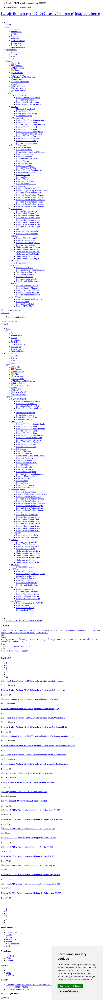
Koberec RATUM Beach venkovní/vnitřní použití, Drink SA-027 (28, 838)
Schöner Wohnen (68, 630)
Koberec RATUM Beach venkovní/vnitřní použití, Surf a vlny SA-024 (30, 875)
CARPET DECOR (9, 630)
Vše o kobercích (12, 944)
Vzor (5, 651)
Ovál (26, 646)
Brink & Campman (51, 630)
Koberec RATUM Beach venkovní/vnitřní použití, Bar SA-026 (27, 856)
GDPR (9, 935)
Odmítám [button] (77, 986)
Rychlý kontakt (12, 7)
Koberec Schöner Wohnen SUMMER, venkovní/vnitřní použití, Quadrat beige (34, 727)
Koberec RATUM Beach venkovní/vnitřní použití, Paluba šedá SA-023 (31, 893)
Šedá (92, 639)
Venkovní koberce (20, 651)
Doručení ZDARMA (14, 3)
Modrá (34, 639)
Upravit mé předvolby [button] (69, 991)
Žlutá (43, 639)
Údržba (9, 946)
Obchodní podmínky (14, 932)
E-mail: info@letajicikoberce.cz (19, 989)
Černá (52, 639)
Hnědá (61, 639)
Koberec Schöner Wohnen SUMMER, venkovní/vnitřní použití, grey (30, 709)
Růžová (6, 642)
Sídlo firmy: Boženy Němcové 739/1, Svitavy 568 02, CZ (30, 985)
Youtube (9, 960)
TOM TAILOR (34, 630)
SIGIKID (14, 633)
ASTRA (23, 633)
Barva (3, 637)
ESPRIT (22, 630)
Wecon (31, 633)
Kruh (18, 646)
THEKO (5, 633)
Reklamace (10, 941)
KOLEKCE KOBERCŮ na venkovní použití (24, 621)
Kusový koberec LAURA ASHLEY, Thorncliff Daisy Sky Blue (27, 782)
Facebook (10, 956)
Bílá (4, 639)
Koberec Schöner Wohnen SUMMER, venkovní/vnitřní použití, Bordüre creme (34, 764)
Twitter (9, 958)
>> (7, 677)
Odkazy (9, 970)
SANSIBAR (42, 633)
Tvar (3, 644)
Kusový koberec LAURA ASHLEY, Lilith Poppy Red (24, 801)
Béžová (13, 639)
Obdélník (7, 646)
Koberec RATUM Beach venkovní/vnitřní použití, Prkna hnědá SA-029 (31, 819)
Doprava (9, 937)
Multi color (18, 642)
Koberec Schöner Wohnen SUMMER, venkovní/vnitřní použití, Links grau (33, 690)
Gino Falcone (83, 630)
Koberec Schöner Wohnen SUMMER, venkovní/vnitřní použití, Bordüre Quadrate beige (38, 745)
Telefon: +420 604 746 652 (17, 987)
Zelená (70, 639)
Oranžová (82, 639)
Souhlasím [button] (64, 986)
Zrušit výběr (6, 658)
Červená (24, 639)
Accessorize (94, 630)
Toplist (8, 973)
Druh (3, 648)
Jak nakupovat (11, 939)
